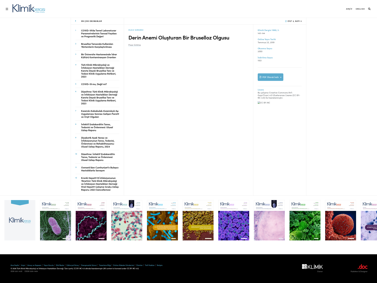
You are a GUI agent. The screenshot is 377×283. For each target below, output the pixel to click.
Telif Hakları (150, 265)
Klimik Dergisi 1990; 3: (268, 30)
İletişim (160, 265)
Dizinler (139, 265)
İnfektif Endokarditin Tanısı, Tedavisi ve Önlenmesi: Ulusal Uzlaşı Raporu (97, 127)
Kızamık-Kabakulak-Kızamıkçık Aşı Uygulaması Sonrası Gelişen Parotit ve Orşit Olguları (100, 113)
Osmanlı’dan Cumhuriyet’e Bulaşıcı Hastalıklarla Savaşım (100, 169)
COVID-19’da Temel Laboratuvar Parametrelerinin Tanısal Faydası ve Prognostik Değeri (99, 33)
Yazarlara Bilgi (105, 265)
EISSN (27, 271)
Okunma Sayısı (265, 48)
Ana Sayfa (15, 265)
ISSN (12, 271)
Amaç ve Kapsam (34, 265)
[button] (369, 8)
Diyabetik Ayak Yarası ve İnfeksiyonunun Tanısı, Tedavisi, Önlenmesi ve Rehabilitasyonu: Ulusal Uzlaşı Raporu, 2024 (97, 142)
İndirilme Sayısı (265, 57)
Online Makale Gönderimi (123, 265)
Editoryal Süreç (73, 265)
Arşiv (349, 9)
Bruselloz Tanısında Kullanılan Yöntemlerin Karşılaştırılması (97, 45)
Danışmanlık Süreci (89, 265)
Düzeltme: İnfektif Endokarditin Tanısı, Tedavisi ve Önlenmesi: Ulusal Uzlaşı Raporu (98, 156)
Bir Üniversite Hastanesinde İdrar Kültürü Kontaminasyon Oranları (99, 56)
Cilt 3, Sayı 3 (294, 21)
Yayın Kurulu (49, 265)
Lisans (261, 89)
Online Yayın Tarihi (267, 39)
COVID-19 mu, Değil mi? (94, 84)
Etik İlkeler (60, 265)
